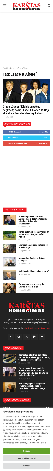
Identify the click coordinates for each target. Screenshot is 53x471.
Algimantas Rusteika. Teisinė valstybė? (32, 259)
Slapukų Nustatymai (26, 458)
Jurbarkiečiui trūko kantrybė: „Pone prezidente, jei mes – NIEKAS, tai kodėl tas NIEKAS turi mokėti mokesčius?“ (33, 372)
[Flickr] (42, 337)
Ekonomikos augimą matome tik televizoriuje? (33, 246)
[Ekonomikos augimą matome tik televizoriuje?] (9, 248)
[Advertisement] (26, 38)
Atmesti (26, 465)
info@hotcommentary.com (37, 328)
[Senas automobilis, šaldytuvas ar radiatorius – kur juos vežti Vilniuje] (9, 235)
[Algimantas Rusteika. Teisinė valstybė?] (9, 261)
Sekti (46, 138)
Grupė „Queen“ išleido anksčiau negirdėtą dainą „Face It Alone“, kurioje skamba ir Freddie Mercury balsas (26, 110)
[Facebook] (11, 337)
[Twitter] (26, 337)
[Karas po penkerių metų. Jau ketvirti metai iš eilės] (9, 288)
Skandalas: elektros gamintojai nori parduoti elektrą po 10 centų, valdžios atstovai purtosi (34, 357)
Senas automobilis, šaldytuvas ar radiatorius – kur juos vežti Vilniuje (33, 234)
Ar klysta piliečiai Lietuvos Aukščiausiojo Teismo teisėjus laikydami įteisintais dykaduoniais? (32, 220)
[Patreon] (34, 337)
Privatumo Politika (38, 443)
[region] (26, 439)
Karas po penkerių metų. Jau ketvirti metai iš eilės (31, 285)
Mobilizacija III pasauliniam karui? (33, 271)
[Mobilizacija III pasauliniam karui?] (9, 275)
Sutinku (26, 451)
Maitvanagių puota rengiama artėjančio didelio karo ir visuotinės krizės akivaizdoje (31, 386)
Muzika (6, 102)
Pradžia (6, 68)
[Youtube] (18, 337)
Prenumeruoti (42, 143)
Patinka (44, 132)
